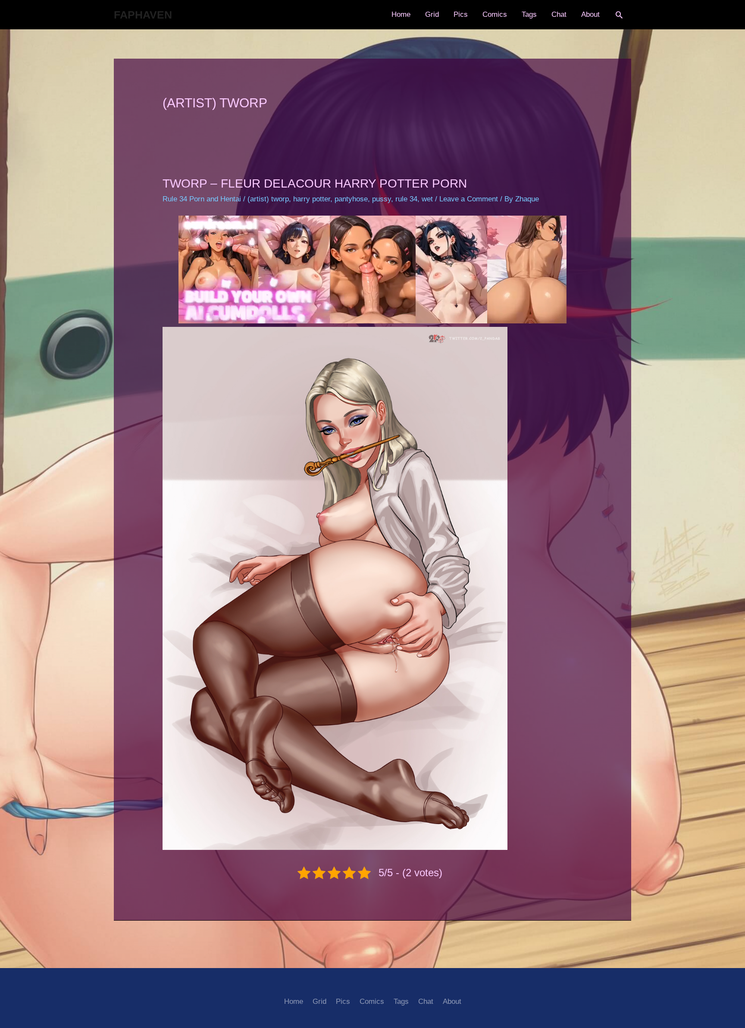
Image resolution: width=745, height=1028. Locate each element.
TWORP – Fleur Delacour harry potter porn (315, 183)
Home (400, 14)
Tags (529, 14)
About (590, 14)
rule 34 (406, 199)
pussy (381, 199)
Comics (494, 14)
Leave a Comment (468, 199)
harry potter (311, 199)
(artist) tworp (268, 199)
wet (427, 199)
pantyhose (351, 199)
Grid (432, 14)
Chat (559, 14)
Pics (461, 14)
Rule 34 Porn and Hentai (202, 199)
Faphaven (143, 15)
